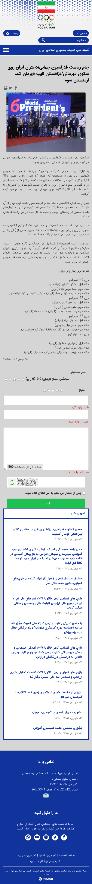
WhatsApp (28, 837)
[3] (53, 391)
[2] (49, 391)
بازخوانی (12, 481)
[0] (6, 379)
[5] (62, 391)
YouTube (37, 837)
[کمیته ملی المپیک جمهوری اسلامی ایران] (46, 15)
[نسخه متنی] (5, 88)
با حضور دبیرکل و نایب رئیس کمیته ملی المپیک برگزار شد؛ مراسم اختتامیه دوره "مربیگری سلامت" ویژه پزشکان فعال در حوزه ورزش (46, 628)
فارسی (83, 33)
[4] (57, 391)
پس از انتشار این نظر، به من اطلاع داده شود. (53, 493)
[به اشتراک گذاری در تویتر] (10, 88)
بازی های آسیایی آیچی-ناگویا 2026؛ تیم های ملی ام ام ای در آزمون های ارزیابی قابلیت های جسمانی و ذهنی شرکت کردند (47, 603)
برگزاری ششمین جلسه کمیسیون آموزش (57, 728)
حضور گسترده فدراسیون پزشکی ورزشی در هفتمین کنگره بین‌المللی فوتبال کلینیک (47, 531)
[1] (44, 391)
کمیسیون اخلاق (47, 855)
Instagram (46, 837)
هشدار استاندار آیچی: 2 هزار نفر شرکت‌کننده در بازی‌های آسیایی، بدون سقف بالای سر (47, 580)
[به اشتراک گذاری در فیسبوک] (16, 88)
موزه (32, 861)
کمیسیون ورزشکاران (48, 861)
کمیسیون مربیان (27, 855)
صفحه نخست (67, 855)
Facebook (64, 837)
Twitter (55, 837)
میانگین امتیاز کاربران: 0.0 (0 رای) (47, 379)
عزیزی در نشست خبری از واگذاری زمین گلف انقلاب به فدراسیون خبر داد (48, 694)
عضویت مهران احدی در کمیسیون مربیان (56, 712)
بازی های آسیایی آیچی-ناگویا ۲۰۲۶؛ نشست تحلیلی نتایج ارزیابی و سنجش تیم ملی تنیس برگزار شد (46, 674)
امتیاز (82, 390)
